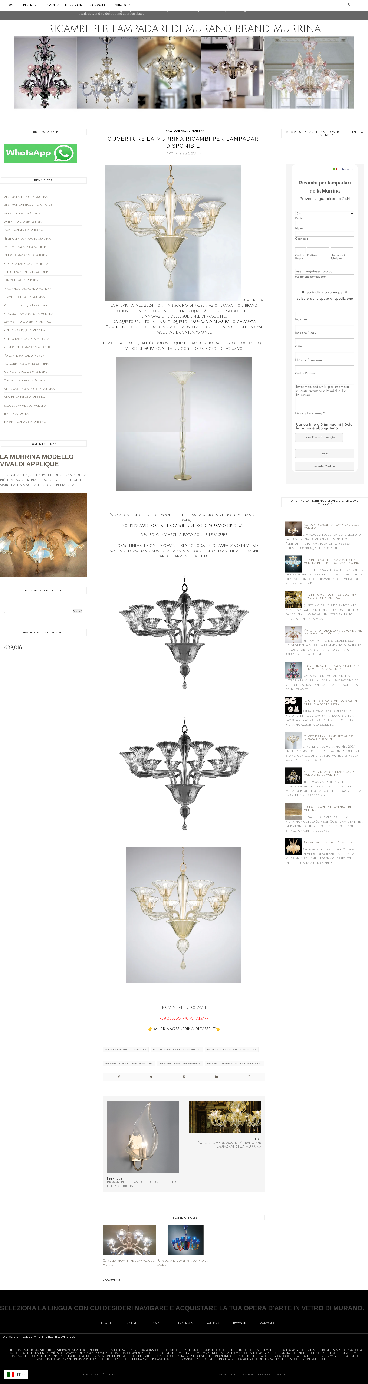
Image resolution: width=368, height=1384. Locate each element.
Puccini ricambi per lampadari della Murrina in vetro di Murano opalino (331, 561)
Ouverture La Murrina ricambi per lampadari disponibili (329, 738)
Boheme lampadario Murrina (25, 247)
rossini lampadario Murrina (25, 422)
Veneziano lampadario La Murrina (29, 389)
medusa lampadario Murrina (25, 405)
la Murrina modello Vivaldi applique (37, 460)
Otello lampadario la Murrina (26, 338)
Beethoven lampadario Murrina (27, 238)
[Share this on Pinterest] (184, 1077)
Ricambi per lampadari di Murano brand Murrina (184, 29)
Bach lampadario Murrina (23, 230)
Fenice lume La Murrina (21, 280)
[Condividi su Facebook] (119, 1077)
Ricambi (50, 5)
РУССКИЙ (239, 1323)
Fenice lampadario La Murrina (26, 272)
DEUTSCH (104, 1323)
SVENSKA (213, 1323)
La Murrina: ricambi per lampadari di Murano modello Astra (330, 703)
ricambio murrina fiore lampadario (234, 1063)
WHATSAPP (122, 5)
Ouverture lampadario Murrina (27, 347)
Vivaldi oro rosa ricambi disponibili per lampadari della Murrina (333, 632)
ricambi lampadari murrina (180, 1063)
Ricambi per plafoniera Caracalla (328, 842)
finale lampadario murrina (184, 130)
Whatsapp (267, 1323)
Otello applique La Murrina (24, 330)
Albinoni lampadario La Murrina (28, 205)
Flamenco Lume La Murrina (24, 297)
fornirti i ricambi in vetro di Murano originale (197, 525)
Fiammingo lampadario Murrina (27, 288)
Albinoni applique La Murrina (26, 197)
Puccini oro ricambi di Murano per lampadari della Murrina (330, 597)
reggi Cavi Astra (16, 414)
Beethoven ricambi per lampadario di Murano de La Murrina (330, 773)
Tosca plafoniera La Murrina (25, 380)
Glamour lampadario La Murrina (28, 313)
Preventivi (29, 5)
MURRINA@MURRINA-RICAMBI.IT (87, 5)
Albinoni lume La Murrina (23, 213)
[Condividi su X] (151, 1077)
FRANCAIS (185, 1323)
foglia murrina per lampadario (177, 1049)
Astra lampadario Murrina (24, 222)
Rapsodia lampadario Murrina (26, 364)
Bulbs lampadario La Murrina (26, 255)
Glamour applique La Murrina (26, 305)
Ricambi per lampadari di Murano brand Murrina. (167, 1374)
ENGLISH (131, 1323)
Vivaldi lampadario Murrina (24, 397)
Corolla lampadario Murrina (26, 263)
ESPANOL (157, 1323)
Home (11, 5)
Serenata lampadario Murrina (26, 372)
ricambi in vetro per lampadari (129, 1063)
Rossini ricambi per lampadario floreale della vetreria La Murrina (333, 667)
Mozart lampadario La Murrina (27, 322)
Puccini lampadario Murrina (25, 355)
